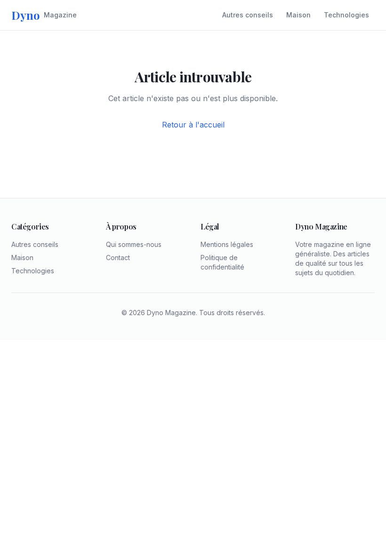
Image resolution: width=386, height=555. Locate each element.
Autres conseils (247, 15)
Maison (298, 15)
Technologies (346, 15)
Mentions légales (227, 244)
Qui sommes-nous (133, 244)
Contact (118, 258)
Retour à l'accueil (193, 124)
